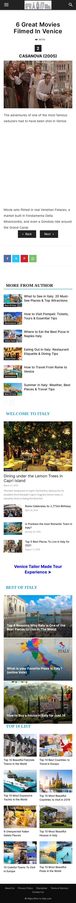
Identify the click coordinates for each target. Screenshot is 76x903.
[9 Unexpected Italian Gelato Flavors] (20, 817)
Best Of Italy (10, 305)
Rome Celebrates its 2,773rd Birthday (48, 506)
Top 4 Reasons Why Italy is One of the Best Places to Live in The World (36, 627)
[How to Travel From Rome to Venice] (13, 371)
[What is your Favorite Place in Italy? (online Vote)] (38, 659)
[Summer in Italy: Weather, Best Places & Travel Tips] (13, 389)
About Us (9, 888)
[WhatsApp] (33, 258)
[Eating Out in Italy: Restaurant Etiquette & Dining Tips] (13, 353)
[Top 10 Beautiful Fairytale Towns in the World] (20, 745)
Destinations (10, 323)
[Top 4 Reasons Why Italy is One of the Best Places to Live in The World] (38, 616)
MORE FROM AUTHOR (29, 285)
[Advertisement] (38, 167)
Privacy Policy (25, 888)
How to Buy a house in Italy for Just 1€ (36, 715)
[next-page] (12, 403)
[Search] (71, 5)
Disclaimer (41, 888)
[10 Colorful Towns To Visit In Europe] (20, 852)
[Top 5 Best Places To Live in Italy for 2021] (13, 546)
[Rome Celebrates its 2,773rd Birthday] (13, 510)
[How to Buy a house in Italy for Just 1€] (38, 702)
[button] (6, 5)
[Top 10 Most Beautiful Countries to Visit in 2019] (55, 781)
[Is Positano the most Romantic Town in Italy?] (13, 528)
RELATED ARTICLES (27, 278)
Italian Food (10, 341)
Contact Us (38, 892)
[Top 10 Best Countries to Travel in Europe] (55, 745)
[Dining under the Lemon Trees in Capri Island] (38, 446)
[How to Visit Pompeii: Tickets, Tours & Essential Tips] (13, 318)
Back (28, 234)
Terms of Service (59, 888)
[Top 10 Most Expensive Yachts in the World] (20, 781)
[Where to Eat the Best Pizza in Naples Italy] (13, 336)
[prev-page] (6, 403)
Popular (8, 469)
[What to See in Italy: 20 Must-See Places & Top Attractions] (13, 300)
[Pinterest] (24, 258)
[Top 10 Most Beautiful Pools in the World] (55, 852)
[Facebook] (7, 258)
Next (47, 234)
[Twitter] (16, 258)
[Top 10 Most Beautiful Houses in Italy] (55, 817)
